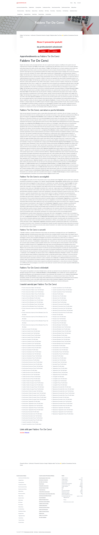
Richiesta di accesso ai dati (69, 501)
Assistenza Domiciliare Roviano (45, 495)
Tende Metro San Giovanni (44, 491)
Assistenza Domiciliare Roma (23, 478)
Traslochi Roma (21, 520)
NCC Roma (20, 502)
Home (45, 25)
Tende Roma (20, 518)
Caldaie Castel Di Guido (43, 503)
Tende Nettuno (42, 489)
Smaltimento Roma (22, 511)
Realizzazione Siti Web (28, 532)
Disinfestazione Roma (22, 489)
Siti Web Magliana (42, 517)
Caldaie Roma (20, 480)
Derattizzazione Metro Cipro (44, 478)
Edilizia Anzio (41, 513)
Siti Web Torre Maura (43, 481)
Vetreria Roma (21, 522)
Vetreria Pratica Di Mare (44, 487)
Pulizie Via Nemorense (43, 509)
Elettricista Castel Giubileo (44, 501)
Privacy (65, 499)
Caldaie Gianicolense (43, 505)
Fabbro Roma (20, 495)
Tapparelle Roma (21, 515)
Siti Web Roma (21, 509)
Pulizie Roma (20, 506)
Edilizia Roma (20, 491)
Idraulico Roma (21, 498)
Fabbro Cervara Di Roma (44, 511)
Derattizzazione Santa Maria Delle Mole (47, 493)
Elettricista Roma (21, 493)
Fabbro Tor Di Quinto (43, 515)
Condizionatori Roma (22, 484)
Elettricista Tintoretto (43, 480)
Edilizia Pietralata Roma (43, 499)
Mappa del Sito (66, 497)
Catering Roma (21, 482)
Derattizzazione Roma (22, 486)
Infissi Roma (20, 500)
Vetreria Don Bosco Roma (44, 507)
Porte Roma (20, 504)
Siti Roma (36, 532)
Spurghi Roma (21, 513)
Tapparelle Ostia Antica (43, 485)
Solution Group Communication (45, 532)
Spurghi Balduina (42, 497)
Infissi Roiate (41, 483)
